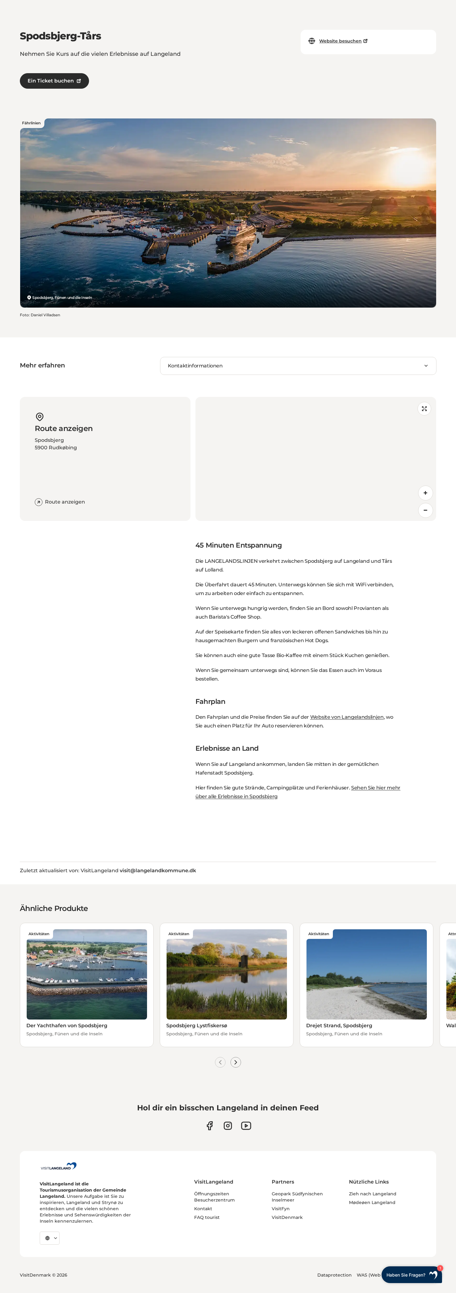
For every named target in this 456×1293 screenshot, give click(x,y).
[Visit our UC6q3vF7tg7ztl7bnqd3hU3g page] (246, 1125)
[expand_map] (424, 408)
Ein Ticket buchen (51, 81)
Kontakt (203, 1208)
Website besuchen (340, 41)
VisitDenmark (287, 1217)
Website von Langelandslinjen (347, 717)
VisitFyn (281, 1208)
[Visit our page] (209, 1125)
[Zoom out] (425, 510)
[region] (315, 459)
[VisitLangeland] (59, 1166)
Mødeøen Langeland (372, 1202)
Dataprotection (334, 1275)
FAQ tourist (207, 1217)
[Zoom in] (425, 493)
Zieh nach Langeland (372, 1194)
